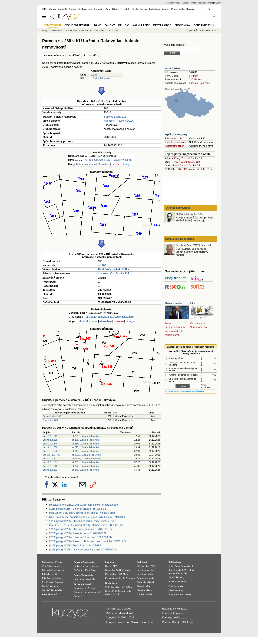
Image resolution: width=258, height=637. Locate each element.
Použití (166, 622)
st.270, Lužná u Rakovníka (85, 447)
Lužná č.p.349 (50, 443)
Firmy (177, 158)
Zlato (107, 9)
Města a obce (162, 25)
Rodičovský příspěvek (52, 582)
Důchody (78, 596)
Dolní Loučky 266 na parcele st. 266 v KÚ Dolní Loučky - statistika (87, 516)
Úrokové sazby (81, 566)
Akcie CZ (62, 9)
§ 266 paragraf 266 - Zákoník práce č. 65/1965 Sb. (78, 508)
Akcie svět (74, 9)
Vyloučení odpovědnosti (119, 613)
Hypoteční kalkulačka (52, 590)
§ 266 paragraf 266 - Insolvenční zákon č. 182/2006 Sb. (80, 537)
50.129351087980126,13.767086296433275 (110, 160)
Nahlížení (74, 55)
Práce (174, 9)
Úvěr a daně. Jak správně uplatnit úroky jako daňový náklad (192, 251)
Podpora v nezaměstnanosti (87, 592)
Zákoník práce (143, 586)
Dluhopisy (110, 570)
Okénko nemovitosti (177, 207)
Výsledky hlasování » (174, 391)
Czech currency (175, 590)
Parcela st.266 (50, 420)
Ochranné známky (206, 25)
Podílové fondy (123, 570)
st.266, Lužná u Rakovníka (85, 436)
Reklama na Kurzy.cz (174, 608)
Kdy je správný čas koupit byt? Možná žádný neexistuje (194, 219)
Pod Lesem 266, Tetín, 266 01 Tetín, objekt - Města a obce (82, 512)
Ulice (180, 169)
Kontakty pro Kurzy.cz (174, 617)
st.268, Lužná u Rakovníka (85, 440)
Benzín (121, 591)
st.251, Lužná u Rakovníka (85, 462)
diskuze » (188, 391)
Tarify (135, 9)
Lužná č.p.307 (50, 462)
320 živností (195, 79)
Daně (97, 25)
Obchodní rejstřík (173, 3)
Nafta (128, 591)
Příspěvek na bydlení (52, 578)
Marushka (103, 164)
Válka (182, 9)
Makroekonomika (173, 303)
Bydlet (210, 3)
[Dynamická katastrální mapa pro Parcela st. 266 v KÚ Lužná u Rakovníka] (101, 234)
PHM (114, 591)
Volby (171, 581)
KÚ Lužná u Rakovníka (100, 30)
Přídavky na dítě (49, 574)
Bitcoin (115, 9)
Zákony (166, 9)
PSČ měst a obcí (174, 138)
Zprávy (52, 9)
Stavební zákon (144, 590)
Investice (109, 562)
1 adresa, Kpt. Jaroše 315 (113, 273)
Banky (77, 562)
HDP (120, 574)
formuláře (147, 594)
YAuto (193, 3)
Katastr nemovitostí (175, 142)
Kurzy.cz (46, 30)
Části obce (190, 169)
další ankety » (199, 391)
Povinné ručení (49, 594)
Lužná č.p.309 (50, 447)
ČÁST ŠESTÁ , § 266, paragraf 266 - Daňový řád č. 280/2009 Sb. (86, 524)
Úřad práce (79, 579)
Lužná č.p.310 (50, 466)
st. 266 (102, 265)
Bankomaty (88, 562)
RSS (174, 622)
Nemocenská (80, 588)
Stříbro (129, 587)
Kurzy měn (86, 9)
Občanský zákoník (145, 582)
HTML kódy (186, 622)
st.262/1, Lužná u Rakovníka (86, 458)
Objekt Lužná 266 (52, 416)
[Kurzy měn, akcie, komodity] (70, 614)
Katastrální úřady (145, 574)
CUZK (130, 120)
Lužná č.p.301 (50, 469)
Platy (94, 579)
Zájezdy (186, 3)
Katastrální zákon (174, 145)
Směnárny (79, 570)
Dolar (93, 570)
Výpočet (59, 562)
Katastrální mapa (54, 55)
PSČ (153, 566)
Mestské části (204, 169)
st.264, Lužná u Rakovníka (85, 443)
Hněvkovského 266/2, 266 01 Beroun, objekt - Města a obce (83, 504)
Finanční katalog (176, 577)
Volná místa (87, 575)
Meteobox (201, 3)
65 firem (193, 75)
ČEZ (115, 566)
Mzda (88, 579)
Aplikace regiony (176, 134)
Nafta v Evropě (112, 594)
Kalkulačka (154, 9)
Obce (174, 169)
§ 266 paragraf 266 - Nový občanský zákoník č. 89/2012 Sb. (83, 549)
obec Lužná (173, 68)
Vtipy (192, 303)
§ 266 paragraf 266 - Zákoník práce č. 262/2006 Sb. (78, 533)
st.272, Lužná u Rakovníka (85, 466)
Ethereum (130, 578)
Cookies (126, 608)
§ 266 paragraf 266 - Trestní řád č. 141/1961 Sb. (76, 545)
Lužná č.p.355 (50, 440)
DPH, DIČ (123, 25)
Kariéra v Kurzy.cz (172, 613)
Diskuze (190, 9)
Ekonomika (182, 25)
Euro (87, 570)
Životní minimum (50, 586)
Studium (217, 3)
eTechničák (181, 573)
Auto (170, 566)
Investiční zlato (118, 587)
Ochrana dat (113, 608)
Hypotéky (126, 9)
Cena (177, 566)
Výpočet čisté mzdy (51, 566)
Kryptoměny (111, 578)
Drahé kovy (111, 583)
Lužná (94, 74)
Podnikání (142, 562)
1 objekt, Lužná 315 (115, 116)
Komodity (99, 9)
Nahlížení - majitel (114, 120)
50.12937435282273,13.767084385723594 (110, 316)
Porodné (91, 588)
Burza (108, 566)
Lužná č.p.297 (50, 458)
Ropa (108, 591)
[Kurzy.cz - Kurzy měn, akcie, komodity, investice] (64, 19)
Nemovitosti (57, 30)
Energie (143, 9)
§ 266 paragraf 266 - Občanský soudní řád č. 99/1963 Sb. (82, 520)
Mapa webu (180, 581)
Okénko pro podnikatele (179, 238)
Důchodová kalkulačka (53, 570)
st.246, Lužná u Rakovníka (85, 469)
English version (176, 586)
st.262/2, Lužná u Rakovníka (86, 455)
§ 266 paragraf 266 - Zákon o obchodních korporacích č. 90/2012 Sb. (88, 541)
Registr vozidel (175, 570)
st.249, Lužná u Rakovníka (85, 451)
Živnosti (185, 158)
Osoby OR (196, 158)
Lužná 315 (90, 55)
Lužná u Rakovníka (100, 78)
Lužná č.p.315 (50, 436)
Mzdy (125, 574)
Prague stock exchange (179, 594)
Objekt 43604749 (51, 455)
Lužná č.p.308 (50, 451)
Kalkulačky (141, 25)
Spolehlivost (187, 566)
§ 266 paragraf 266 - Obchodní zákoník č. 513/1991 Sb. (81, 529)
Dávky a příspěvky (83, 584)
